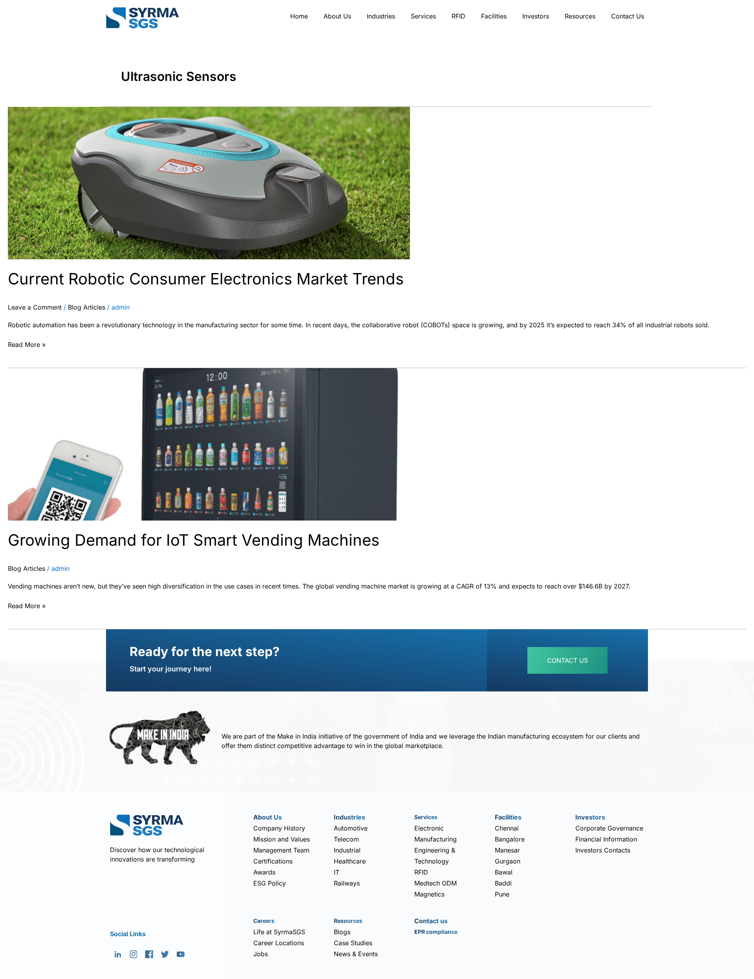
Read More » (27, 343)
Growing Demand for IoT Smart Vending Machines (193, 540)
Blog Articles (86, 307)
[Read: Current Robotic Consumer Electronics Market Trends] (209, 182)
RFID (458, 16)
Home (299, 16)
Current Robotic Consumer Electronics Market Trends (206, 278)
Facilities (494, 16)
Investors (535, 16)
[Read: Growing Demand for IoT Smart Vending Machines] (209, 443)
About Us (337, 16)
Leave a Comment (35, 307)
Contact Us (627, 16)
